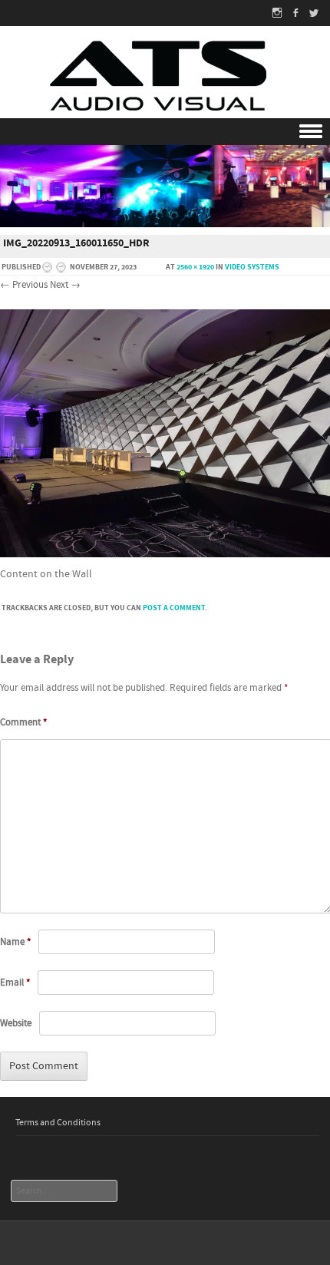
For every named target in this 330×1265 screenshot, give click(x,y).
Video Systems (252, 267)
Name (15, 942)
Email (15, 982)
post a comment (174, 608)
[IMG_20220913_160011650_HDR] (165, 554)
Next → (65, 285)
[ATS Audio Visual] (165, 79)
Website (15, 1023)
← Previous (24, 285)
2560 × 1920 (195, 267)
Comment (23, 722)
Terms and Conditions (58, 1122)
